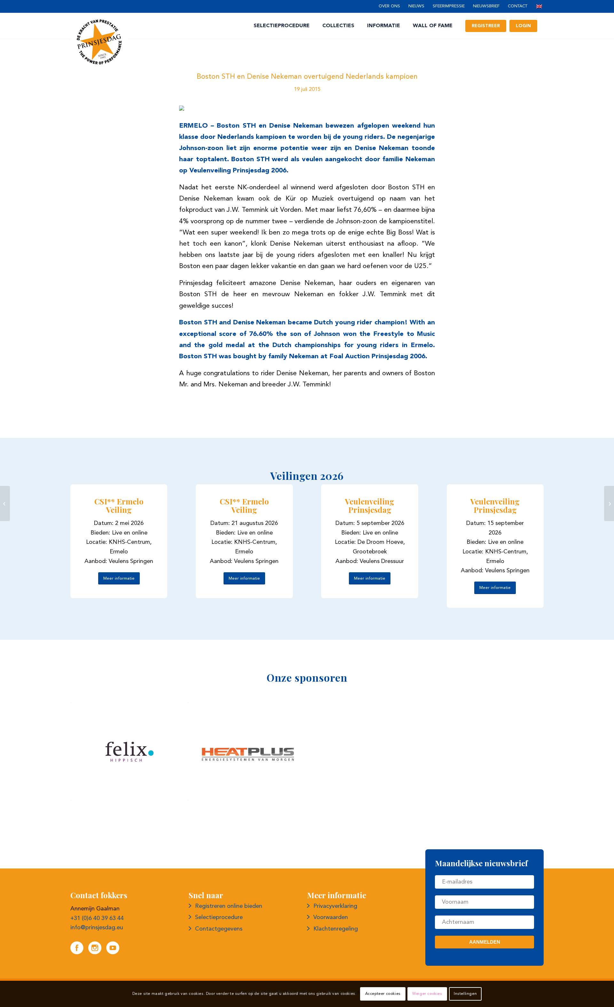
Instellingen (465, 994)
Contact (517, 6)
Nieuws (416, 6)
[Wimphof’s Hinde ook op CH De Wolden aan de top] (609, 503)
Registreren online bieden (228, 906)
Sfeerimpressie (449, 6)
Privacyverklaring (335, 906)
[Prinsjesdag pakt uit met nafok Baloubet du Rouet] (5, 503)
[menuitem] (389, 6)
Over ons (389, 6)
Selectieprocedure (219, 917)
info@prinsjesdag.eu (96, 928)
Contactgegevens (218, 929)
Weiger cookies (427, 994)
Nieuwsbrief (486, 6)
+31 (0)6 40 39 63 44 (97, 918)
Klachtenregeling (335, 929)
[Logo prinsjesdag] (99, 42)
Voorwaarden (330, 917)
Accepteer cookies (383, 994)
